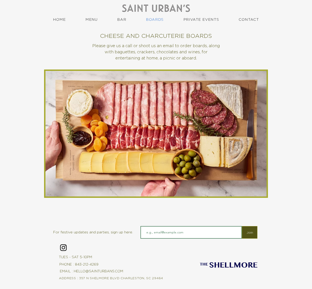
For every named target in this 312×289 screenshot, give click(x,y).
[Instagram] (63, 247)
